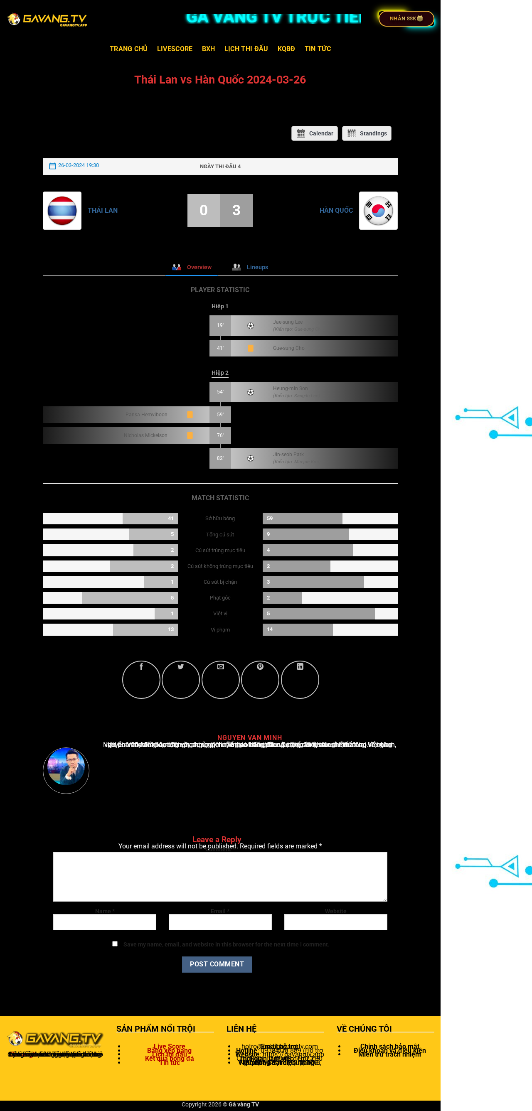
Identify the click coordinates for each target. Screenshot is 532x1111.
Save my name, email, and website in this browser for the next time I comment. (226, 944)
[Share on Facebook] (141, 680)
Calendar (321, 133)
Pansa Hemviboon (146, 415)
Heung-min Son (290, 388)
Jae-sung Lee (288, 322)
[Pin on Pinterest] (260, 680)
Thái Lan (103, 210)
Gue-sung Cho (289, 348)
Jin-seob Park (288, 454)
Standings (373, 133)
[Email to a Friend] (221, 680)
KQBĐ (287, 49)
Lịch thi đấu (246, 49)
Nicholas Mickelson (145, 435)
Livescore (175, 49)
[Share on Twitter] (181, 680)
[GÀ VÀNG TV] (47, 18)
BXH (208, 49)
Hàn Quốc (336, 210)
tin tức (318, 49)
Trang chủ (129, 49)
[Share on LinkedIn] (300, 680)
